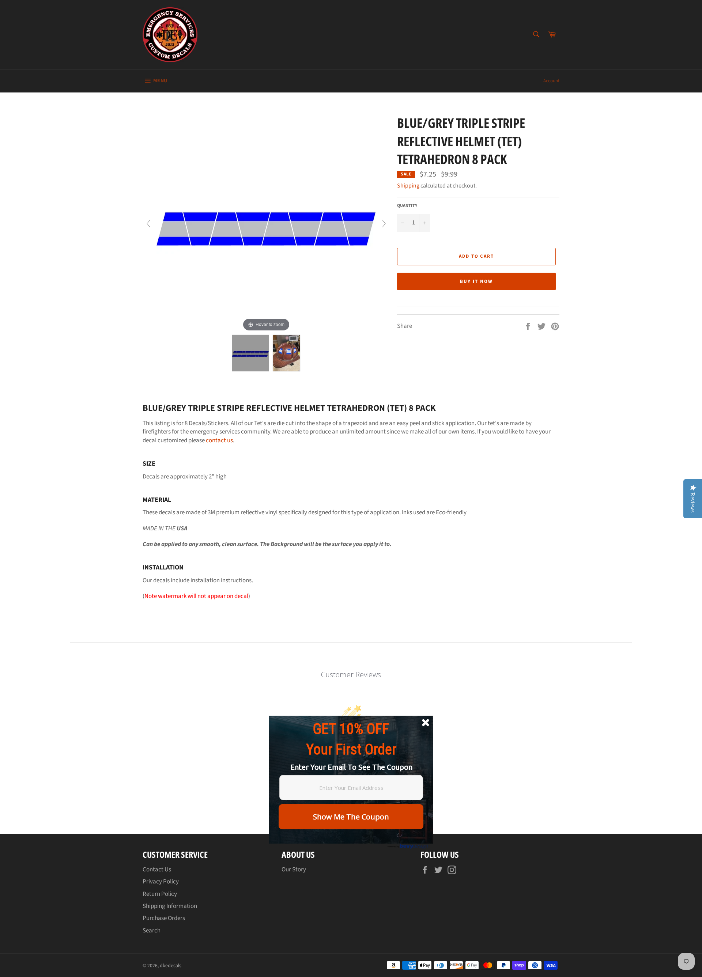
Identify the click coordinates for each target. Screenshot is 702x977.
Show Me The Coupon (351, 817)
